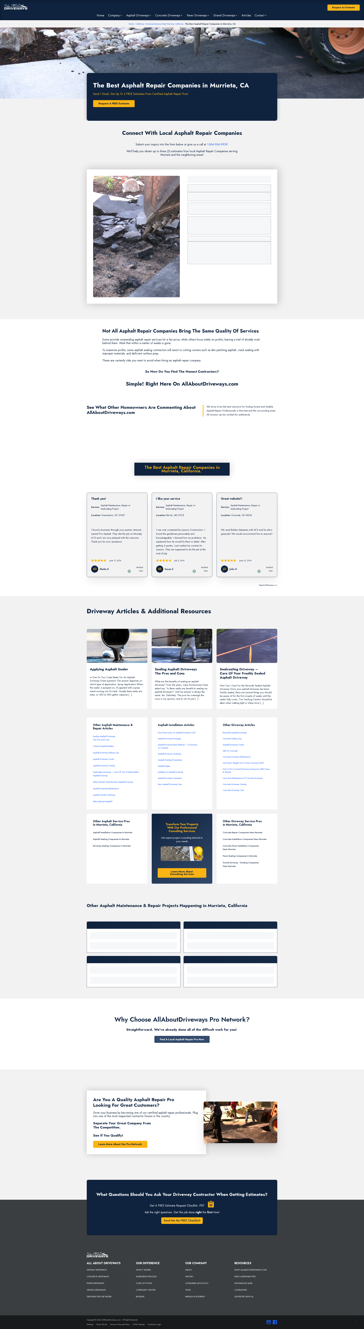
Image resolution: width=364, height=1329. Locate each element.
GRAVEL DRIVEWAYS (96, 1289)
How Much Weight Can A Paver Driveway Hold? (243, 763)
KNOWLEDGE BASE (243, 1283)
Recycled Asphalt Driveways (235, 732)
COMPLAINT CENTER (145, 1289)
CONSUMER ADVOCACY (196, 1283)
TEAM (188, 1289)
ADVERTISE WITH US (243, 1296)
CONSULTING (240, 1289)
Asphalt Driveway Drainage (169, 738)
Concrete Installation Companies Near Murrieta (244, 839)
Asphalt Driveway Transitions (170, 778)
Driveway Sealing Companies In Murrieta (112, 845)
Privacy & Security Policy (120, 1324)
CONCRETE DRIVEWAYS (98, 1276)
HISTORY (189, 1276)
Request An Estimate (343, 7)
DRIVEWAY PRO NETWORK (99, 1296)
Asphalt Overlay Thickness (104, 795)
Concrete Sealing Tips (232, 738)
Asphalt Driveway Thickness (169, 753)
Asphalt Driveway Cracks (103, 759)
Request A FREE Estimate (114, 103)
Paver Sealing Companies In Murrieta (240, 856)
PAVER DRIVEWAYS (95, 1283)
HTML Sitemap (139, 1324)
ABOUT (188, 1269)
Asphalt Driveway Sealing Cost (106, 752)
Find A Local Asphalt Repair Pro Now (182, 1039)
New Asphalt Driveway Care (170, 784)
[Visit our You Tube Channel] (268, 1322)
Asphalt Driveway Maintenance (106, 788)
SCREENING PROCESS (146, 1276)
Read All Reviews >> (268, 585)
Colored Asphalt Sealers (103, 746)
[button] (115, 15)
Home (131, 23)
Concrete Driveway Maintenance (237, 756)
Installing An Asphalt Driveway (170, 772)
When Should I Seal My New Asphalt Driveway (113, 782)
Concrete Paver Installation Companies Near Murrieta (241, 847)
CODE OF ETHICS (144, 1283)
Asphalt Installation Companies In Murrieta (112, 832)
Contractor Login (154, 1324)
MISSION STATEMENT (195, 1296)
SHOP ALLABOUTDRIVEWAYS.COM (250, 1269)
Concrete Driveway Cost (233, 790)
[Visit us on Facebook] (274, 1322)
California (140, 23)
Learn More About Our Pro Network (120, 1144)
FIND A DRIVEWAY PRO (245, 1276)
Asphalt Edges (164, 766)
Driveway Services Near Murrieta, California (164, 23)
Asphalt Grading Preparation (170, 760)
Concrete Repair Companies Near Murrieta (242, 832)
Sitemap (90, 1324)
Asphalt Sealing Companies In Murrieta (111, 839)
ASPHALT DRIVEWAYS (97, 1269)
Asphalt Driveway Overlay (104, 765)
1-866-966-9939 (217, 144)
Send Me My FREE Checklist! (182, 1220)
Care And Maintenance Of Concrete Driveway (242, 778)
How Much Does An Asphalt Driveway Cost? (177, 732)
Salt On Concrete (230, 750)
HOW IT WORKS (143, 1269)
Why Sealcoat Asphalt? (103, 801)
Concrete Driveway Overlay (234, 784)
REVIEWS (140, 1296)
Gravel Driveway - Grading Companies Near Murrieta (241, 864)
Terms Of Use (101, 1324)
